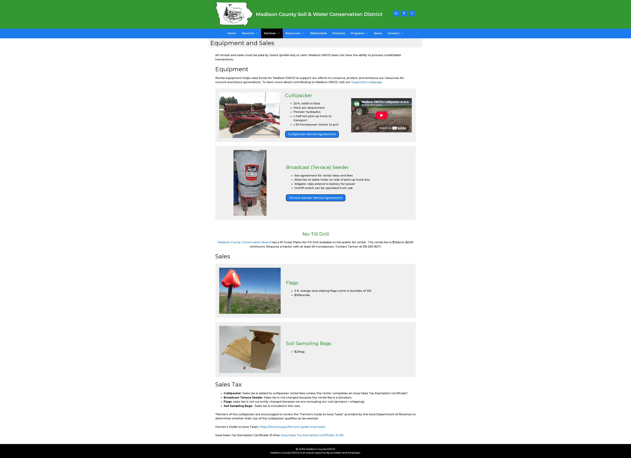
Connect (393, 33)
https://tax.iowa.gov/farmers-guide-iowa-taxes (292, 426)
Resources (293, 33)
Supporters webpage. (367, 82)
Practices (338, 33)
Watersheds (318, 33)
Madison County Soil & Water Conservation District (319, 14)
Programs (357, 33)
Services (270, 33)
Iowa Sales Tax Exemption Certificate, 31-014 (312, 435)
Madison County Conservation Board (244, 242)
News (378, 33)
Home (232, 33)
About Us (248, 33)
